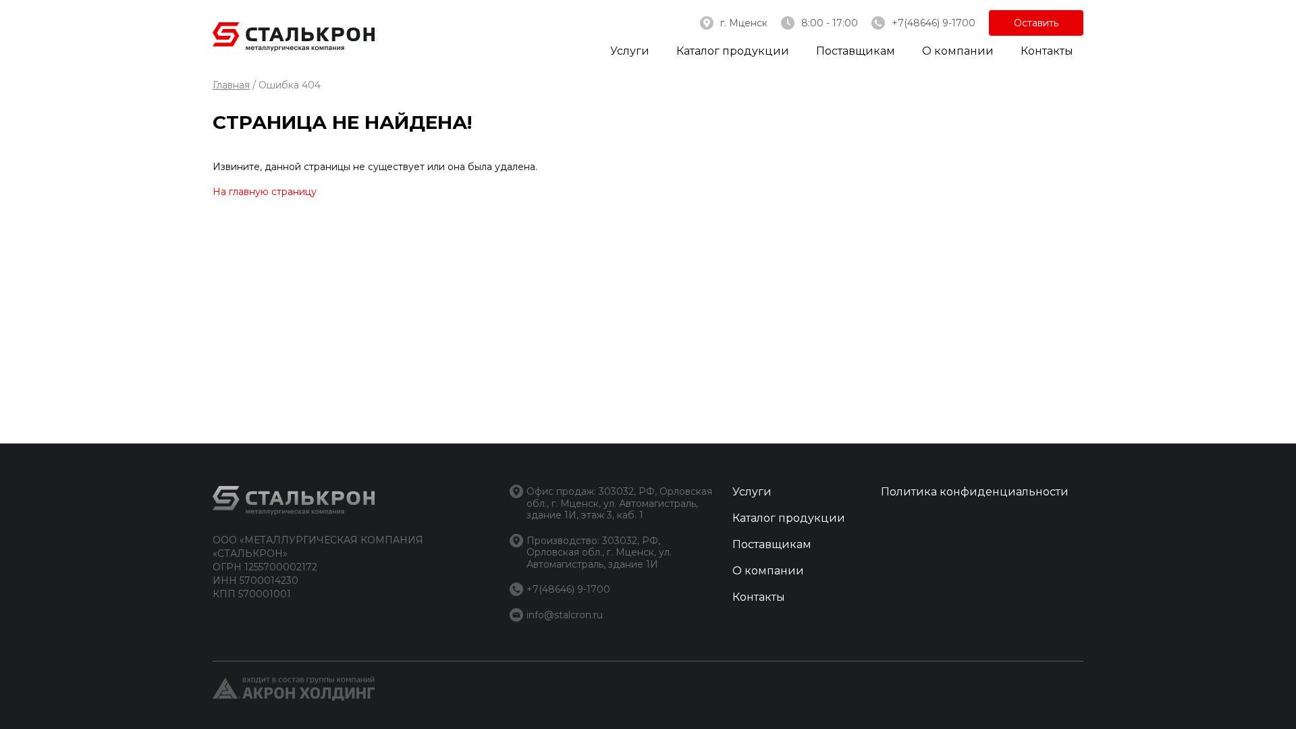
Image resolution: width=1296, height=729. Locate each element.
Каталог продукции (732, 51)
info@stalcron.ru (564, 615)
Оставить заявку (1036, 26)
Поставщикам (855, 51)
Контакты (1047, 51)
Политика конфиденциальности (975, 491)
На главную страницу (265, 192)
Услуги (629, 51)
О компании (958, 51)
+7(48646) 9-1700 (933, 23)
